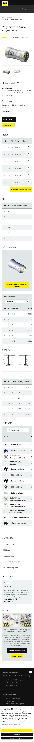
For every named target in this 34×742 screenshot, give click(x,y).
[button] (17, 544)
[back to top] (30, 672)
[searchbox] (15, 9)
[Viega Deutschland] (5, 2)
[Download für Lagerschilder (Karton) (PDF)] (28, 205)
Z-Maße (16, 37)
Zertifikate (25, 37)
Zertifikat (7, 437)
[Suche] (31, 9)
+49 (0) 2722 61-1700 (13, 698)
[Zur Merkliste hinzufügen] (31, 28)
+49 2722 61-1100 (12, 683)
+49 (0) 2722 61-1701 (13, 701)
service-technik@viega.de (14, 680)
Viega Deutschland (7, 17)
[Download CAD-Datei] (22, 308)
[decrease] (23, 147)
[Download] (22, 314)
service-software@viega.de (15, 704)
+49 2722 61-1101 (12, 685)
